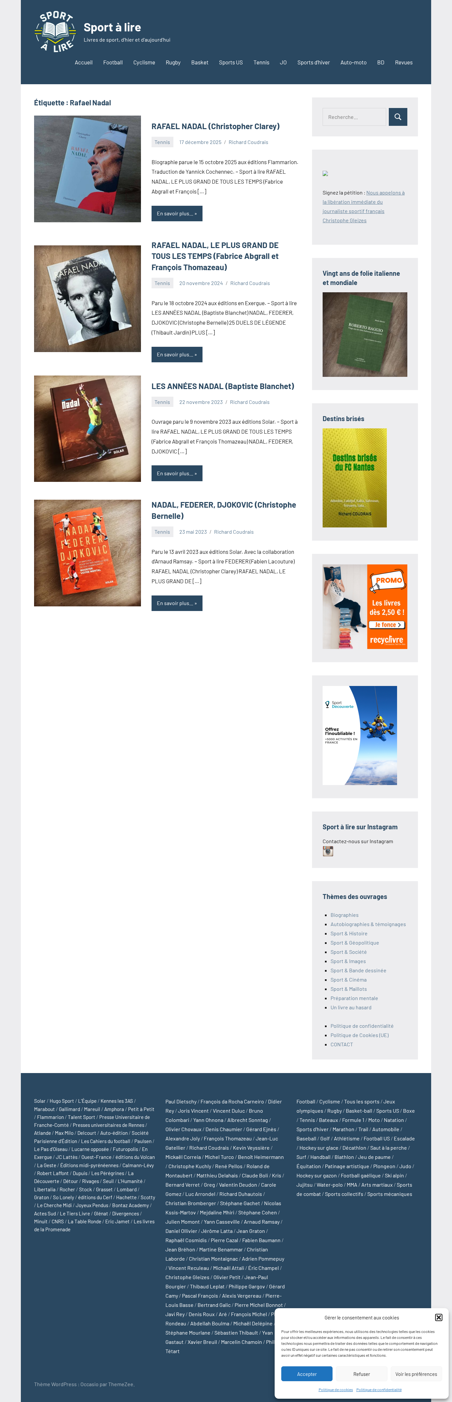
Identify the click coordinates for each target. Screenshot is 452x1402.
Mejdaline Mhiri (217, 1212)
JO (283, 62)
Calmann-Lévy (138, 1165)
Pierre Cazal (224, 1240)
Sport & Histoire (349, 933)
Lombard (127, 1189)
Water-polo (330, 1184)
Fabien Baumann (261, 1240)
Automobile (385, 1129)
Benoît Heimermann (261, 1157)
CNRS (58, 1221)
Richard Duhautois (240, 1194)
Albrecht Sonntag (247, 1120)
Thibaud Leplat (207, 1286)
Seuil (108, 1181)
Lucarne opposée (90, 1149)
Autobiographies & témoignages (368, 924)
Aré (223, 1314)
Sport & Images (348, 961)
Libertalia (45, 1189)
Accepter (307, 1374)
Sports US (231, 62)
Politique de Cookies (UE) (359, 1035)
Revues (404, 62)
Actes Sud (45, 1213)
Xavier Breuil (202, 1342)
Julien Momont (182, 1221)
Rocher (67, 1189)
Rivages (90, 1181)
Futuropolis (125, 1149)
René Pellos (229, 1166)
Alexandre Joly (182, 1138)
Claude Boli (255, 1175)
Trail (363, 1129)
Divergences (125, 1213)
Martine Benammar (221, 1249)
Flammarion (50, 1117)
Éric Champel (263, 1268)
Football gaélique (361, 1175)
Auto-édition (114, 1133)
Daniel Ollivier (181, 1231)
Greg (209, 1184)
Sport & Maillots (349, 989)
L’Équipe (87, 1101)
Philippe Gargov (247, 1286)
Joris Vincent (193, 1110)
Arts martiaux (377, 1184)
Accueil (84, 62)
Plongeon (384, 1166)
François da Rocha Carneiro (232, 1101)
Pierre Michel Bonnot (259, 1305)
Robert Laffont (53, 1173)
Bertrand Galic (214, 1305)
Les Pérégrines (107, 1173)
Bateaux (328, 1120)
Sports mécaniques (389, 1194)
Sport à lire (112, 26)
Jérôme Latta (217, 1231)
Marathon (343, 1129)
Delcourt (86, 1133)
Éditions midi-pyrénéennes (89, 1165)
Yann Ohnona (208, 1120)
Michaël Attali (228, 1268)
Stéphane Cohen (257, 1212)
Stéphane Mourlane (187, 1332)
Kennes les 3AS (117, 1101)
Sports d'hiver (312, 1129)
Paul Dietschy (181, 1101)
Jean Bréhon (180, 1249)
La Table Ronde (84, 1221)
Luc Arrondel (200, 1194)
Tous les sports (362, 1101)
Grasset (104, 1189)
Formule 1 (353, 1120)
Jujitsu (304, 1184)
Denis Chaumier (223, 1129)
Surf (301, 1157)
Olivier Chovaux (183, 1129)
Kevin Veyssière (251, 1147)
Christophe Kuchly (189, 1166)
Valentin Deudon (238, 1184)
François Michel (249, 1314)
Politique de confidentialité (379, 1389)
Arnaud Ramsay (262, 1221)
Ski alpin (394, 1175)
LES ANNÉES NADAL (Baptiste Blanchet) (223, 386)
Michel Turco (219, 1157)
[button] (438, 1317)
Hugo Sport (62, 1101)
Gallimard (69, 1109)
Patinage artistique (347, 1166)
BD (380, 62)
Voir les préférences (416, 1374)
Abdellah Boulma (209, 1323)
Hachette (126, 1197)
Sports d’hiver (313, 62)
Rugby (173, 62)
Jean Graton (251, 1231)
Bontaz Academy (130, 1205)
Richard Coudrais (248, 142)
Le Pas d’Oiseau (51, 1149)
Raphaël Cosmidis (186, 1240)
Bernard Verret (182, 1184)
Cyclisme (144, 62)
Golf (325, 1138)
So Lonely (63, 1197)
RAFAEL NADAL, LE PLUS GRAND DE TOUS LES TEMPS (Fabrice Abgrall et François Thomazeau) (215, 256)
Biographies (345, 915)
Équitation (308, 1166)
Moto (374, 1120)
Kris (276, 1175)
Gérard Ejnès (261, 1129)
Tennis (261, 62)
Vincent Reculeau (188, 1268)
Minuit (41, 1221)
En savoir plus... (175, 213)
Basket (199, 62)
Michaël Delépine (253, 1323)
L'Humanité (130, 1181)
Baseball (306, 1138)
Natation (394, 1120)
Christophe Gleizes (187, 1277)
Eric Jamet (117, 1221)
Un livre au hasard (351, 1007)
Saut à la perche (388, 1147)
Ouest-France (96, 1157)
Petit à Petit (141, 1109)
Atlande (42, 1133)
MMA (352, 1184)
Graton (41, 1197)
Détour (70, 1181)
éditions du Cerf (95, 1197)
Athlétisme (347, 1138)
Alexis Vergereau (241, 1295)
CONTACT (342, 1044)
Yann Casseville (222, 1221)
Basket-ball (359, 1110)
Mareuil (92, 1109)
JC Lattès (66, 1157)
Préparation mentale (354, 998)
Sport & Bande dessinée (358, 970)
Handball (320, 1157)
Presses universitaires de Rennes (108, 1125)
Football (113, 62)
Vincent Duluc (229, 1110)
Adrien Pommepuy (263, 1258)
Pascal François (200, 1295)
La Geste (46, 1165)
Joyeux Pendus (92, 1205)
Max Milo (64, 1133)
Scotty (148, 1197)
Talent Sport (81, 1117)
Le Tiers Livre (75, 1213)
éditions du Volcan (135, 1157)
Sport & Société (349, 952)
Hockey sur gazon (316, 1175)
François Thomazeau (228, 1138)
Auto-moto (353, 62)
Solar (40, 1101)
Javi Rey (175, 1314)
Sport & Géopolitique (355, 942)
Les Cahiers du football (105, 1141)
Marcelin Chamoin (241, 1342)
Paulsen (143, 1141)
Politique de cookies (336, 1389)
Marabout (44, 1109)
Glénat (101, 1213)
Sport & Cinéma (349, 979)
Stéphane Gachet (240, 1203)
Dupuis (80, 1173)
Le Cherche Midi (54, 1205)
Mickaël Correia (183, 1157)
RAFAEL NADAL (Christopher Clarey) (215, 126)
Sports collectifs (344, 1194)
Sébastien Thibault (236, 1332)
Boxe (409, 1110)
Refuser (361, 1374)
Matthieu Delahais (217, 1175)
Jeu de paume (374, 1157)
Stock (85, 1189)
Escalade (404, 1138)
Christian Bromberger (190, 1203)
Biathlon (344, 1157)
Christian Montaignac (213, 1258)
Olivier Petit (227, 1277)
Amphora (114, 1109)
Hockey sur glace (319, 1147)
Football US (377, 1138)
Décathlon (354, 1147)
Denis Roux (202, 1314)
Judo (405, 1166)
